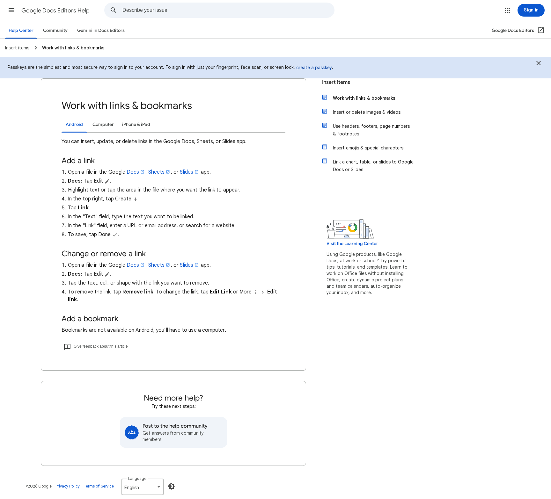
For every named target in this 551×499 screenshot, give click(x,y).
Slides (186, 172)
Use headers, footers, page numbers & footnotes (371, 130)
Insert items (336, 82)
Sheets (156, 172)
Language (137, 478)
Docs (133, 172)
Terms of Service (99, 486)
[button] (11, 10)
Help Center (21, 30)
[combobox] (228, 10)
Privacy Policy (67, 486)
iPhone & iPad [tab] (136, 124)
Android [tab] (74, 124)
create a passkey (314, 67)
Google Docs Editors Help (55, 10)
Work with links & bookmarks (364, 98)
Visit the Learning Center (352, 243)
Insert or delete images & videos (366, 112)
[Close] (538, 64)
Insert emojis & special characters (368, 148)
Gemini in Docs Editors (101, 30)
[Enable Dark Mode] (171, 486)
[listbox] (142, 487)
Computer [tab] (103, 124)
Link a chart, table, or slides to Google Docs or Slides (373, 165)
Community (55, 30)
